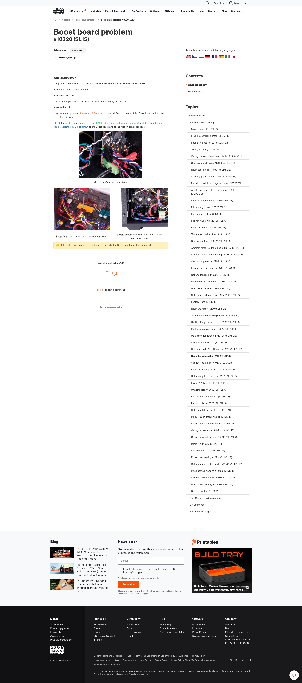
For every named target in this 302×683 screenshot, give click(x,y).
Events (130, 635)
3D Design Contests (105, 635)
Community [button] (187, 11)
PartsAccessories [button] (116, 11)
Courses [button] (212, 11)
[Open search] (207, 3)
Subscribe (128, 584)
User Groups (134, 631)
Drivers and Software (204, 635)
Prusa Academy (168, 628)
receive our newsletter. (150, 578)
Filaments (55, 631)
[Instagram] (236, 660)
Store (97, 628)
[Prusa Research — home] (58, 11)
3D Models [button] (170, 11)
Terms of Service (135, 593)
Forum (130, 628)
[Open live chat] (294, 675)
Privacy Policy (198, 655)
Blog (227, 628)
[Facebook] (230, 660)
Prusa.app (197, 628)
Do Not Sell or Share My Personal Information (192, 660)
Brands (98, 639)
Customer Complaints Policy (137, 660)
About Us (230, 624)
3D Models (100, 624)
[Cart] (246, 3)
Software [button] (155, 11)
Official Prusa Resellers (238, 631)
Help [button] (201, 11)
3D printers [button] (77, 10)
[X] (242, 660)
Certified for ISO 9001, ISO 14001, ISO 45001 (237, 641)
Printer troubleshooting (85, 20)
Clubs (97, 631)
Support (66, 20)
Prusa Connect (200, 631)
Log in (100, 289)
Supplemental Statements (107, 664)
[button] (188, 56)
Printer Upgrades (59, 628)
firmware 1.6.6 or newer (92, 113)
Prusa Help (165, 624)
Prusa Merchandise (61, 639)
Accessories (57, 635)
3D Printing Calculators (172, 631)
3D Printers (56, 624)
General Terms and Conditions (109, 655)
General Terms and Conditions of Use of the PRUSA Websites (157, 655)
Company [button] (236, 11)
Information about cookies (106, 660)
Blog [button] (224, 11)
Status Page (161, 660)
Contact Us (231, 635)
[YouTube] (249, 660)
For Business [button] (139, 11)
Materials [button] (95, 11)
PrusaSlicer (198, 624)
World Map (133, 624)
